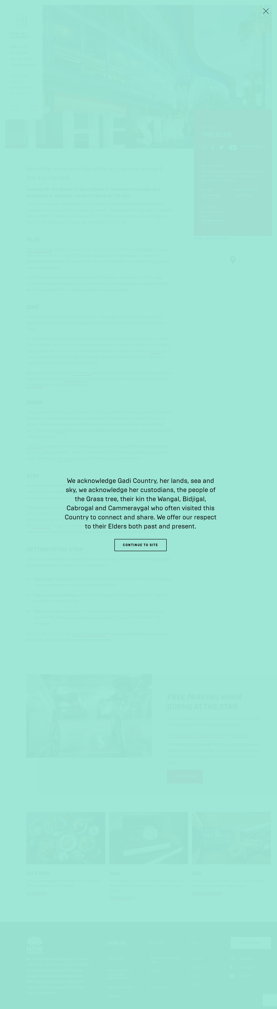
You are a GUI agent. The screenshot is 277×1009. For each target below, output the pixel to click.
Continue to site (140, 545)
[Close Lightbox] (266, 11)
